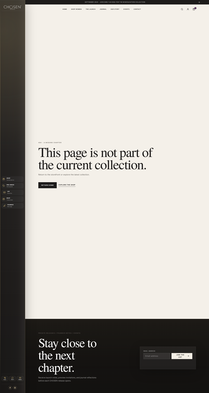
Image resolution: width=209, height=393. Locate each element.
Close (146, 160)
